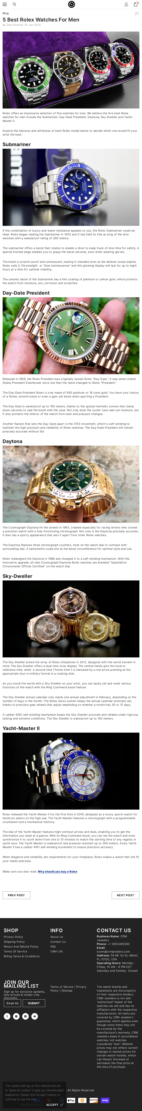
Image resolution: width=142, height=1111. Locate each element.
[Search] (14, 4)
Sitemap (67, 990)
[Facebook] (7, 1016)
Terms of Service (61, 986)
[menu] (5, 4)
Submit (34, 1003)
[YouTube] (34, 1016)
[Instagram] (16, 1016)
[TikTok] (25, 1016)
